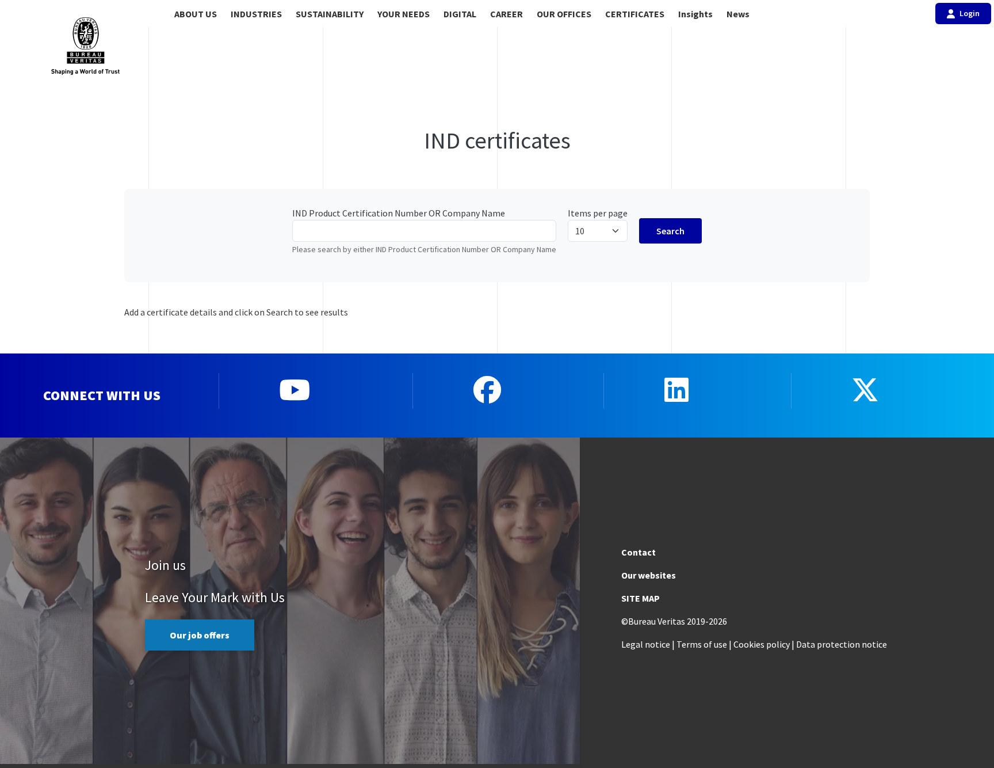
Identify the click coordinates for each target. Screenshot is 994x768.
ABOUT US (195, 14)
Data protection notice (841, 644)
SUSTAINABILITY (330, 14)
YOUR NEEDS (403, 14)
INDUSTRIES (256, 14)
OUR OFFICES (564, 14)
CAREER (506, 14)
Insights (695, 14)
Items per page (598, 213)
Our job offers (200, 635)
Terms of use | (704, 644)
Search (670, 231)
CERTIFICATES (634, 14)
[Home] (85, 46)
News (738, 14)
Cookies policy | (763, 644)
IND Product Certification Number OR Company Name (398, 213)
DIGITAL (460, 14)
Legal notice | (648, 644)
